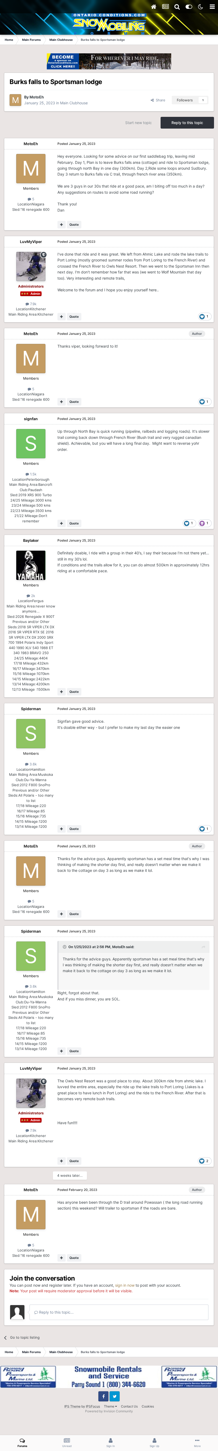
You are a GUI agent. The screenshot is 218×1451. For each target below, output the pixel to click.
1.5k (32, 474)
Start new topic (138, 122)
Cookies (148, 1406)
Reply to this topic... (56, 1312)
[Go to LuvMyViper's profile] (30, 266)
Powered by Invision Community (109, 1411)
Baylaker (31, 540)
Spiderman (31, 708)
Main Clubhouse (74, 103)
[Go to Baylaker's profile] (30, 565)
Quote (74, 224)
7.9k (32, 304)
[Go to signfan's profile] (30, 443)
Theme (109, 1406)
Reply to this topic (187, 122)
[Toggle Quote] (65, 947)
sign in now (125, 1285)
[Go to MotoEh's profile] (15, 100)
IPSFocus (93, 1406)
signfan (31, 418)
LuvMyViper (31, 241)
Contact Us (129, 1406)
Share (159, 100)
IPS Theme (72, 1406)
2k (32, 596)
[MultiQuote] (61, 224)
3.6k (32, 764)
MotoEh (37, 97)
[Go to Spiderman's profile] (30, 733)
